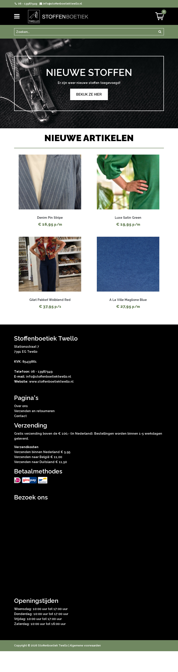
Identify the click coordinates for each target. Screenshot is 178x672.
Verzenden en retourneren (34, 411)
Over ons (21, 406)
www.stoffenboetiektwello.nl (51, 381)
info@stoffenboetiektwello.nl (62, 3)
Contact (20, 416)
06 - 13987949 (27, 3)
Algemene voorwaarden (85, 645)
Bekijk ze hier (89, 94)
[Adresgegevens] (89, 545)
